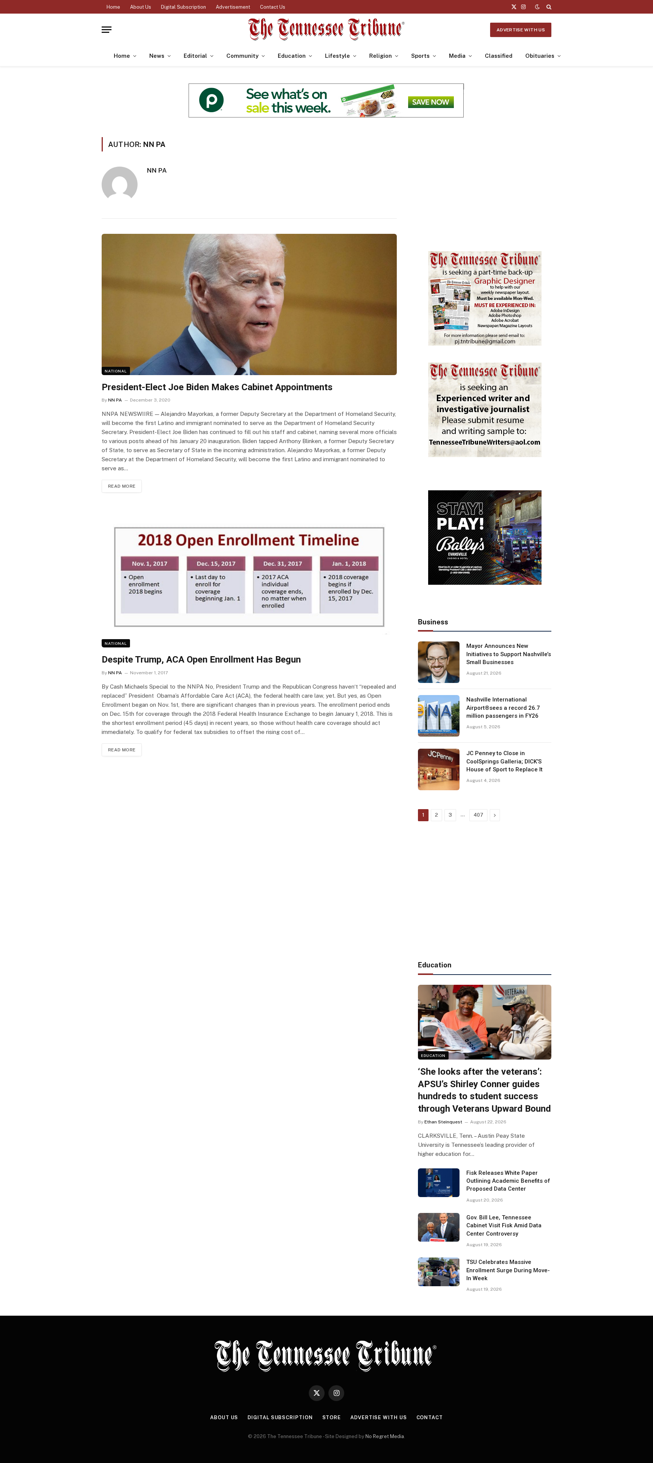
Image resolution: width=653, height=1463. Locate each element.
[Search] (548, 7)
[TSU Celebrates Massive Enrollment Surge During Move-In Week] (439, 1272)
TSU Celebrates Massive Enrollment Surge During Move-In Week (508, 1270)
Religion (380, 56)
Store (331, 1417)
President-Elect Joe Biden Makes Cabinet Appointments (217, 387)
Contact (429, 1417)
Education (292, 56)
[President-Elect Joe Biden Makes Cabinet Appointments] (249, 304)
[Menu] (106, 29)
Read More (121, 486)
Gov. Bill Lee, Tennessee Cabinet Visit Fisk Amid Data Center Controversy (504, 1225)
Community (242, 56)
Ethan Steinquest (443, 1122)
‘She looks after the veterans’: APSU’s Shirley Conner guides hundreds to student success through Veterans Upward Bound (484, 1090)
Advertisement (233, 7)
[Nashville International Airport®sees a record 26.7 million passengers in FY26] (439, 716)
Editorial (195, 56)
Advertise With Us (521, 29)
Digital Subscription (183, 7)
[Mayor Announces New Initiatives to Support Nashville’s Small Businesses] (439, 662)
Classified (498, 56)
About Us (140, 7)
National (116, 371)
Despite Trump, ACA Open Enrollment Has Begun (201, 659)
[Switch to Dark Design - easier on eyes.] (537, 6)
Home (113, 7)
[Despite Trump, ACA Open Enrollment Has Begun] (249, 576)
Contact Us (272, 7)
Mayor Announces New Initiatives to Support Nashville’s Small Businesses (508, 654)
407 (478, 815)
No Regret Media (384, 1436)
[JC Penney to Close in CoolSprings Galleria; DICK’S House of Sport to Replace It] (439, 769)
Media (457, 56)
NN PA (157, 170)
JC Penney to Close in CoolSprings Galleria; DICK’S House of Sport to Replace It (504, 761)
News (156, 56)
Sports (420, 56)
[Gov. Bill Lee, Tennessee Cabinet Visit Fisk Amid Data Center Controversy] (439, 1227)
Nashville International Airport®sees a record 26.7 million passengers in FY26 (503, 707)
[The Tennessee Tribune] (326, 30)
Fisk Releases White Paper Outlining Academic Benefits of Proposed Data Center (508, 1181)
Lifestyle (337, 56)
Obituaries (539, 56)
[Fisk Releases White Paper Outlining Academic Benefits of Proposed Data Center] (439, 1182)
